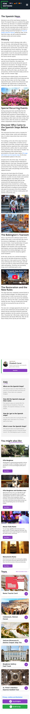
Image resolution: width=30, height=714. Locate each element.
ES (21, 3)
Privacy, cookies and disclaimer (12, 697)
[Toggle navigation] (27, 5)
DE (16, 3)
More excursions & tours (22, 571)
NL (12, 3)
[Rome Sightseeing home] (6, 4)
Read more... (7, 471)
